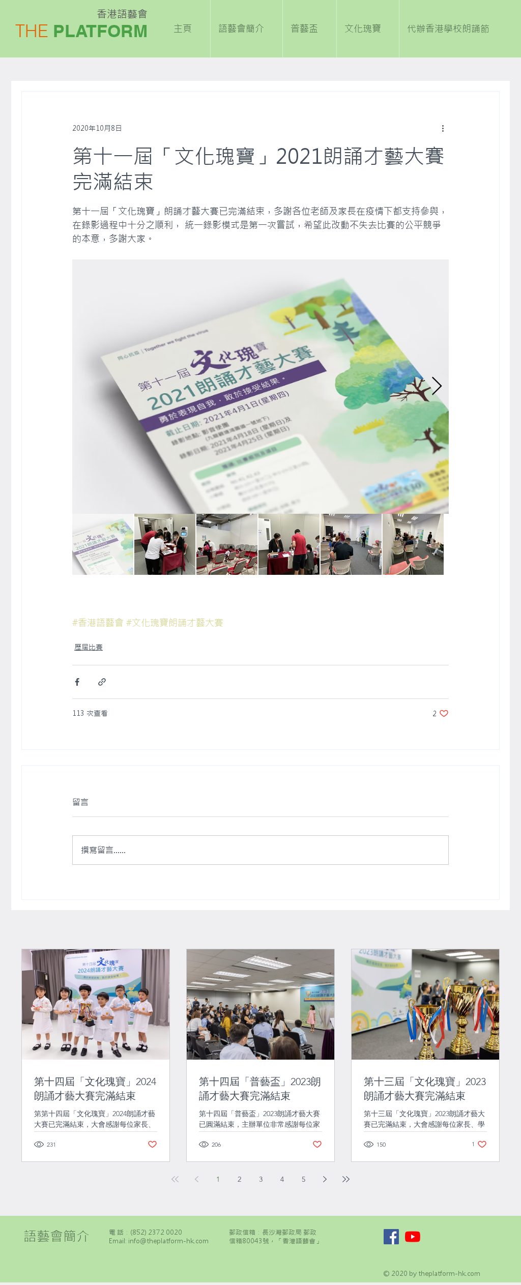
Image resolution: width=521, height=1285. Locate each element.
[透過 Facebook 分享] (77, 682)
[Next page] (324, 1179)
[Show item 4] (289, 544)
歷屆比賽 (88, 647)
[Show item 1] (102, 544)
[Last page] (346, 1179)
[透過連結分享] (102, 682)
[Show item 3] (226, 544)
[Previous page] (196, 1179)
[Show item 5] (351, 544)
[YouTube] (412, 1236)
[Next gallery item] (437, 387)
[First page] (175, 1179)
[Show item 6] (413, 544)
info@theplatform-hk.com (168, 1241)
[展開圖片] (260, 386)
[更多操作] (443, 128)
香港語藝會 (122, 14)
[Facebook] (391, 1236)
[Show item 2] (164, 544)
